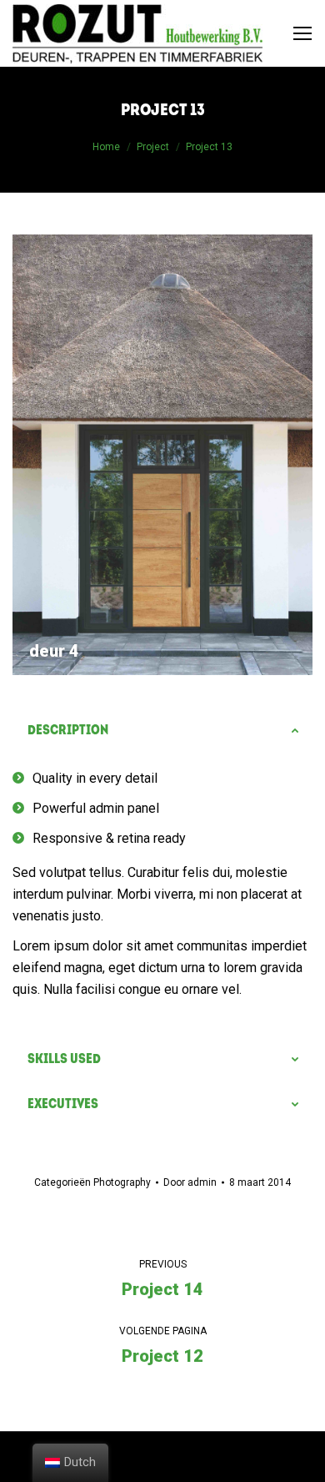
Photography (122, 1182)
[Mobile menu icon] (302, 33)
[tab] (162, 731)
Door (190, 1182)
